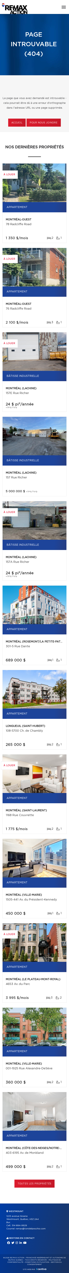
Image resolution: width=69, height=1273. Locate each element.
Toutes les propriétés (35, 1184)
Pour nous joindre (44, 123)
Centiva (41, 1269)
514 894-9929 (19, 1226)
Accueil (16, 123)
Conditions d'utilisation (37, 1262)
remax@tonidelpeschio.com (31, 1229)
